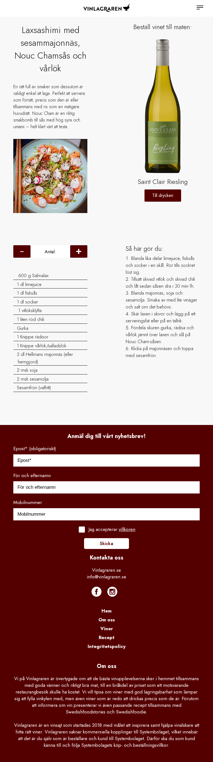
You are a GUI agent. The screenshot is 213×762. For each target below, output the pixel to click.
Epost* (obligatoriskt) (34, 448)
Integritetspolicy (107, 646)
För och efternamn (32, 475)
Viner (106, 628)
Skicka (106, 543)
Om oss (106, 619)
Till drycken (162, 195)
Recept (107, 637)
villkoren (127, 529)
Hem (106, 610)
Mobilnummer (27, 502)
